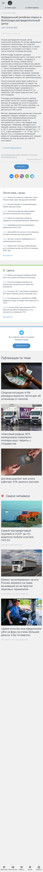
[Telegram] (32, 176)
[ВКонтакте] (12, 176)
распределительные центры (10, 155)
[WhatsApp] (27, 176)
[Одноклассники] (17, 176)
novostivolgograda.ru (12, 148)
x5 (29, 155)
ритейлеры (24, 155)
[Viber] (22, 176)
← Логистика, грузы (8, 13)
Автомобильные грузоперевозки (14, 594)
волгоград (34, 155)
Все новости (7, 255)
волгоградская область (9, 157)
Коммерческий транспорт (11, 545)
